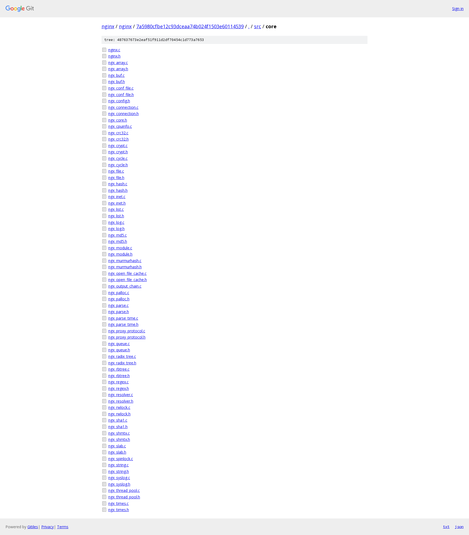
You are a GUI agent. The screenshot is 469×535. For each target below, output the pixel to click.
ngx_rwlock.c (119, 407)
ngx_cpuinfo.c (120, 126)
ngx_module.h (120, 254)
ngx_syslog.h (119, 484)
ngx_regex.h (118, 388)
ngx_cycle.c (118, 158)
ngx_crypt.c (118, 145)
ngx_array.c (118, 62)
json (459, 526)
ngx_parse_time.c (123, 318)
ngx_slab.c (117, 445)
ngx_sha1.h (118, 426)
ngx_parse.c (118, 305)
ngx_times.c (118, 503)
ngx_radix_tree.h (122, 362)
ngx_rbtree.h (119, 375)
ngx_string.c (118, 464)
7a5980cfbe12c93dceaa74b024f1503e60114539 (190, 26)
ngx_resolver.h (120, 401)
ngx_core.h (117, 120)
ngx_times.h (118, 509)
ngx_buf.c (116, 75)
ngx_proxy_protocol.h (126, 337)
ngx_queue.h (119, 349)
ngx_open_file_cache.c (127, 273)
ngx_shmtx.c (119, 433)
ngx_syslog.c (119, 477)
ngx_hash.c (117, 183)
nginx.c (114, 49)
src (257, 26)
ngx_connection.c (123, 107)
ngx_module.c (120, 247)
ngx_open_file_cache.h (127, 279)
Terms (62, 526)
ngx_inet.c (116, 196)
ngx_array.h (118, 68)
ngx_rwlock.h (119, 413)
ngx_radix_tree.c (122, 356)
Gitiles (32, 526)
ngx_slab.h (117, 452)
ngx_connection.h (123, 113)
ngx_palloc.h (118, 298)
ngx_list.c (116, 209)
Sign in (458, 8)
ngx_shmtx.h (119, 439)
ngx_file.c (116, 171)
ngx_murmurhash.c (124, 260)
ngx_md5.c (117, 235)
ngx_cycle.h (118, 164)
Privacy (47, 526)
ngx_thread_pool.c (124, 490)
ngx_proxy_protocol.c (126, 330)
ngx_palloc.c (118, 292)
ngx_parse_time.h (123, 324)
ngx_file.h (116, 177)
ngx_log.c (116, 222)
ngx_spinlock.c (120, 458)
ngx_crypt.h (118, 151)
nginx (108, 26)
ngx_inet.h (117, 203)
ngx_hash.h (118, 190)
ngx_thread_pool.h (124, 496)
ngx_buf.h (116, 81)
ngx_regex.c (118, 381)
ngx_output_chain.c (124, 286)
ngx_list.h (116, 215)
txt (446, 526)
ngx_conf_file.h (121, 94)
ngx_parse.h (118, 311)
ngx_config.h (119, 100)
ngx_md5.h (117, 241)
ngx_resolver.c (120, 394)
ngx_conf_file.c (121, 88)
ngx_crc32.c (118, 132)
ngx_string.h (118, 471)
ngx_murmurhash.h (125, 266)
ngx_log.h (116, 228)
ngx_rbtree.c (118, 369)
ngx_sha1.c (117, 420)
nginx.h (114, 56)
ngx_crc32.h (118, 139)
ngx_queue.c (119, 343)
